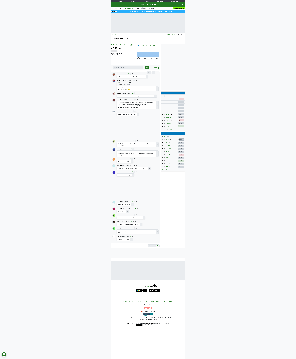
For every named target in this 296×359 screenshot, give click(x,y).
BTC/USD (168, 99)
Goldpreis (168, 117)
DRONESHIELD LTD (170, 167)
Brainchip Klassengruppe (172, 123)
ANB (152, 301)
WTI (146, 1)
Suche (152, 8)
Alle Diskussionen (168, 129)
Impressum (124, 301)
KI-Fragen (145, 8)
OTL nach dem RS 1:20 (171, 126)
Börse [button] (121, 8)
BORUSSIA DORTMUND (171, 108)
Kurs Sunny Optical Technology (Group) (124, 45)
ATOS (167, 105)
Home (115, 8)
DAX (119, 1)
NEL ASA (168, 102)
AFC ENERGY (169, 111)
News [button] (137, 8)
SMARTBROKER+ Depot (179, 8)
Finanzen (146, 301)
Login (147, 67)
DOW (133, 1)
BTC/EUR (176, 1)
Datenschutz (172, 301)
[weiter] (157, 72)
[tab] (139, 45)
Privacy (164, 301)
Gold (159, 1)
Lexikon (140, 301)
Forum (173, 34)
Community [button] (130, 8)
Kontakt (158, 301)
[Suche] (183, 4)
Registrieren (154, 67)
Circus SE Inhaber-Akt (171, 163)
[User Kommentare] (4, 354)
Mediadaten (132, 301)
